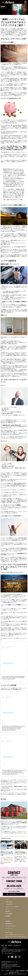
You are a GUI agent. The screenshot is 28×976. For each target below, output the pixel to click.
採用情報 (8, 921)
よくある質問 (9, 913)
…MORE (24, 861)
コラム (7, 909)
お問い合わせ (9, 901)
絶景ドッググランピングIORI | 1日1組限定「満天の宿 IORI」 (16, 937)
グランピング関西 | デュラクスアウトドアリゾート (15, 934)
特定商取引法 (9, 923)
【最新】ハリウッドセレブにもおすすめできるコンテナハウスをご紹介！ (13, 22)
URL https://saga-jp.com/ (7, 953)
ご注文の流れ (9, 904)
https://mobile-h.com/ (6, 968)
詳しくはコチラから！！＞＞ (14, 894)
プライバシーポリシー (11, 926)
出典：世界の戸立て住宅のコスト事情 (12, 199)
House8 (3, 776)
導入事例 (8, 911)
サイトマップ (9, 928)
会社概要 (8, 916)
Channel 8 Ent (5, 681)
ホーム (7, 899)
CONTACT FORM (14, 881)
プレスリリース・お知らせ (12, 906)
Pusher (3, 732)
